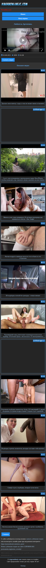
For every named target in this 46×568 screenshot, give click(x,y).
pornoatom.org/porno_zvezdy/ (11, 549)
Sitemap (23, 566)
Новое (23, 14)
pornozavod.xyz (6, 555)
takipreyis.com (18, 553)
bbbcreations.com (7, 553)
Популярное (23, 18)
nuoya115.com (38, 553)
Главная (6, 534)
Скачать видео (8, 60)
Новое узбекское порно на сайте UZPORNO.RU (17, 546)
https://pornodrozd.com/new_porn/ (12, 544)
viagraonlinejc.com (15, 559)
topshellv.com (28, 553)
